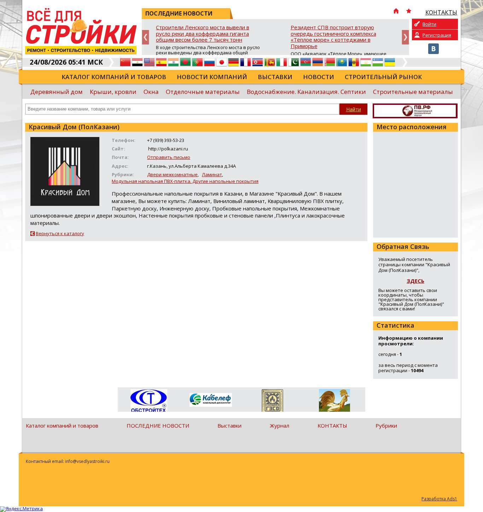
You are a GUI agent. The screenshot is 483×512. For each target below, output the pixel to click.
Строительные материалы (413, 92)
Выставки (275, 77)
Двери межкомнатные (172, 174)
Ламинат (212, 174)
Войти (429, 24)
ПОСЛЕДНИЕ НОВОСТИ (158, 425)
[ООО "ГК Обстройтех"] (149, 401)
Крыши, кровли (113, 92)
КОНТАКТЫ (332, 425)
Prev (145, 37)
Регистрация (437, 35)
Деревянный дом (56, 92)
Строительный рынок (383, 77)
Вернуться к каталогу (60, 233)
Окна (151, 92)
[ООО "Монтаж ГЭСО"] (272, 402)
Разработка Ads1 (439, 499)
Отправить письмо (168, 157)
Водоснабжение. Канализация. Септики (306, 92)
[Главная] (396, 12)
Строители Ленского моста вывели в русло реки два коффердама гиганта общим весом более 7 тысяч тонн (202, 33)
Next (405, 37)
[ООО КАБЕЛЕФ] (210, 400)
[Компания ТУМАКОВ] (334, 402)
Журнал (279, 425)
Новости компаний (212, 77)
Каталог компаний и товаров (114, 77)
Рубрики (386, 425)
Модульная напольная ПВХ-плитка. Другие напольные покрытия (185, 181)
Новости (318, 77)
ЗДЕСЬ (415, 280)
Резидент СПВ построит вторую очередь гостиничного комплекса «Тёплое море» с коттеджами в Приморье (333, 36)
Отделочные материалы (203, 92)
